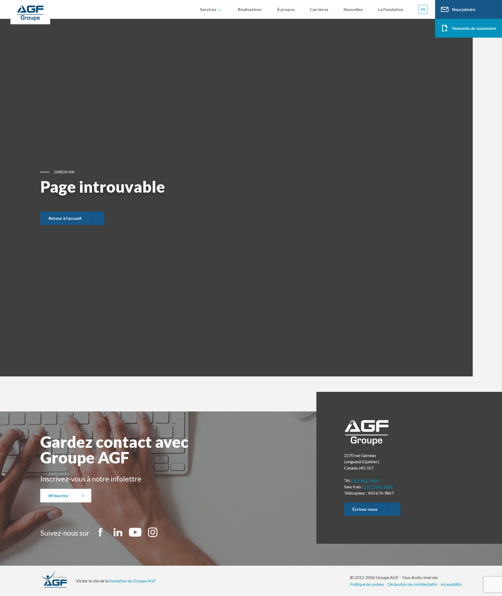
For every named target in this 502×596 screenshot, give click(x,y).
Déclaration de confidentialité (412, 584)
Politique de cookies (367, 584)
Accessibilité (451, 584)
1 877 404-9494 (378, 486)
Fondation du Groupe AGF (132, 580)
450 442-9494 (366, 480)
